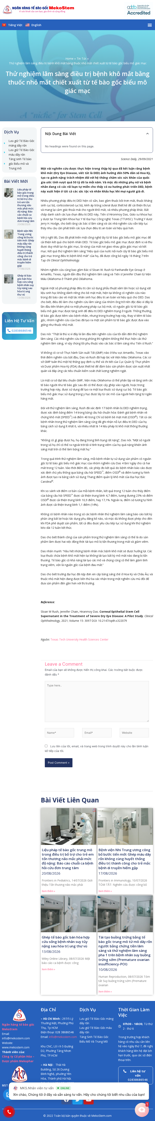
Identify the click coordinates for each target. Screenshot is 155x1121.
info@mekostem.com (63, 1037)
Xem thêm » (48, 891)
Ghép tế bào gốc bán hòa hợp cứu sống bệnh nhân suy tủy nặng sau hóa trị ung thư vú (25, 285)
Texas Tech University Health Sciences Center (79, 639)
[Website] (134, 733)
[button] (149, 24)
